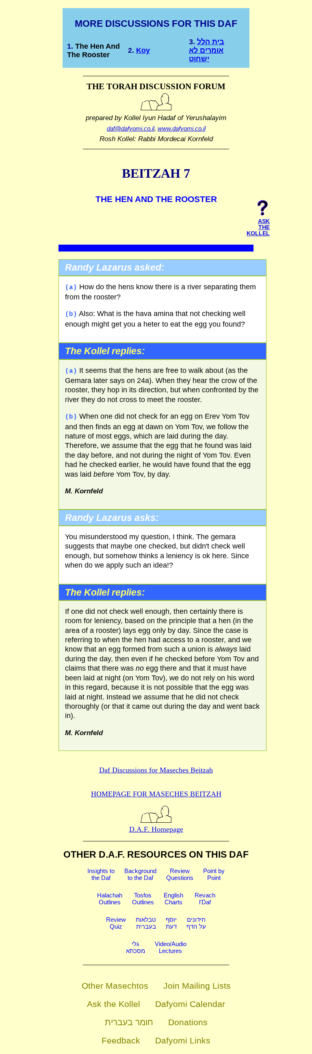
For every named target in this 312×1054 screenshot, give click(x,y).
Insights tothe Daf (101, 874)
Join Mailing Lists (197, 985)
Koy (143, 50)
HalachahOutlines (109, 899)
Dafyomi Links (182, 1040)
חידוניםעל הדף (196, 923)
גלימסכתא (135, 947)
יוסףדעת (171, 923)
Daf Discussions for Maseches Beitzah (156, 770)
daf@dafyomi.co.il (130, 128)
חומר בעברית (129, 1022)
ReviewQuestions (179, 874)
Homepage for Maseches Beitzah (156, 794)
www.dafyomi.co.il (182, 128)
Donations (188, 1022)
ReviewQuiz (116, 923)
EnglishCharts (173, 899)
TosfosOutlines (143, 899)
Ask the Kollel (113, 1004)
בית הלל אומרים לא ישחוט (206, 50)
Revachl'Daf (205, 899)
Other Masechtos (115, 985)
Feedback (121, 1040)
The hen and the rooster (93, 50)
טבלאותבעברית (146, 923)
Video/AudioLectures (170, 947)
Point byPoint (214, 874)
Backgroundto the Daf (140, 874)
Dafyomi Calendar (190, 1004)
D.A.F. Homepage (156, 829)
